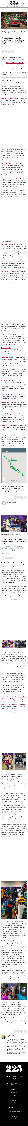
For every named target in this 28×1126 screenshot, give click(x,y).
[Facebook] (6, 51)
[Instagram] (12, 1084)
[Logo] (14, 3)
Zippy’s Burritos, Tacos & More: (10, 179)
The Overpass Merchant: (8, 149)
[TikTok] (16, 1084)
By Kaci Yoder (11, 502)
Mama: (6, 271)
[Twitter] (2, 51)
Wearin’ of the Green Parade (14, 63)
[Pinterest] (9, 51)
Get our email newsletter (14, 6)
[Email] (12, 51)
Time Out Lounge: (6, 414)
